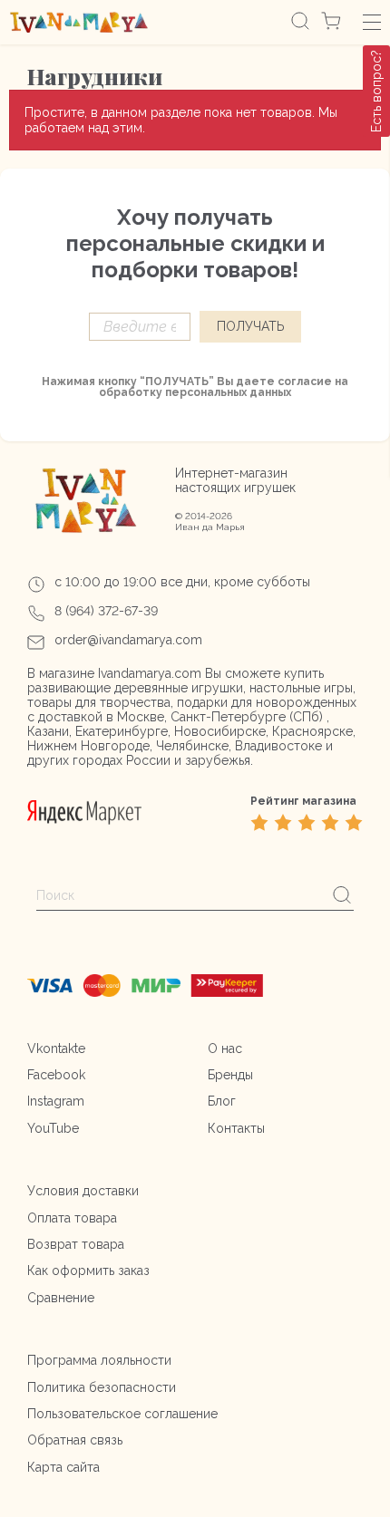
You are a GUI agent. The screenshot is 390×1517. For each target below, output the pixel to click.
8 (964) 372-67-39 (106, 611)
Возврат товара (75, 1244)
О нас (225, 1048)
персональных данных (228, 392)
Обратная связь (74, 1440)
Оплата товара (72, 1218)
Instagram (55, 1101)
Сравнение (60, 1297)
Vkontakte (56, 1048)
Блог (222, 1101)
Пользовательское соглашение (122, 1413)
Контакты (236, 1128)
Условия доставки (83, 1191)
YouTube (53, 1128)
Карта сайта (63, 1467)
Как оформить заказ (88, 1270)
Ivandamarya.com (149, 673)
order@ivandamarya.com (128, 640)
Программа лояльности (99, 1360)
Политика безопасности (101, 1387)
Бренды (230, 1075)
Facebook (56, 1075)
